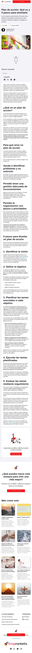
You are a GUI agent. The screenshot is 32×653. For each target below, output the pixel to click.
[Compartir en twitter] (8, 80)
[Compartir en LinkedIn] (11, 80)
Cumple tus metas (16, 454)
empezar (21, 1)
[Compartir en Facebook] (5, 80)
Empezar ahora (16, 634)
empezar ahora (16, 490)
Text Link (5, 73)
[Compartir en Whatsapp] (14, 80)
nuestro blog (11, 422)
